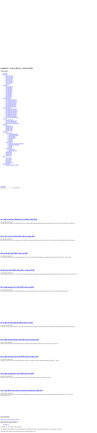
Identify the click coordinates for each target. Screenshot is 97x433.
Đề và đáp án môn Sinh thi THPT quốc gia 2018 (17, 322)
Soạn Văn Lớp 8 (9, 80)
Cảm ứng (10, 146)
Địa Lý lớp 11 (9, 159)
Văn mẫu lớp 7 (9, 92)
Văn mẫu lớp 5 (9, 94)
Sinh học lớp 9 (9, 152)
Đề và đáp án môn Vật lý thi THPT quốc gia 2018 (17, 287)
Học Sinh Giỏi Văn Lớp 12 (11, 109)
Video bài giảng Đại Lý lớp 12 (12, 165)
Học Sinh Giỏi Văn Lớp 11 (11, 110)
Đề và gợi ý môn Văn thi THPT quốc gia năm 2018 (18, 236)
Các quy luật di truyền (13, 134)
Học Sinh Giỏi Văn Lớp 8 (11, 113)
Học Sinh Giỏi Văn (7, 108)
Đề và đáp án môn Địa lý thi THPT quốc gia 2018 (17, 373)
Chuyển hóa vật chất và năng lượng (15, 143)
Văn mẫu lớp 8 (9, 91)
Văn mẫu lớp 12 (9, 86)
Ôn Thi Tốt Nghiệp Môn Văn (12, 117)
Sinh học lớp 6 (9, 155)
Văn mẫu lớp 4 (9, 96)
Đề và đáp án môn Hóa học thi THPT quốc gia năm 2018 (20, 339)
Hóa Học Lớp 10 (9, 128)
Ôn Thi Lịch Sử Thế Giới (11, 122)
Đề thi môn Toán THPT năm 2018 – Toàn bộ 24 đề (17, 270)
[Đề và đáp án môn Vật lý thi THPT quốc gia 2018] (5, 284)
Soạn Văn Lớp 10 (9, 78)
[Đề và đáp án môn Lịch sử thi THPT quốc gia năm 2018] (5, 353)
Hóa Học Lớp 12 (9, 125)
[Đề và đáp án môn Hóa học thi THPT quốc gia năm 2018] (5, 336)
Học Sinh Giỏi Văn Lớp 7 (11, 115)
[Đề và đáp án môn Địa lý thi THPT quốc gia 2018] (5, 370)
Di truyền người (11, 136)
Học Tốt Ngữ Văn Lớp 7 (11, 105)
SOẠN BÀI (3, 186)
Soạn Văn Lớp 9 (9, 79)
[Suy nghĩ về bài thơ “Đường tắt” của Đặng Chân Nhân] (5, 216)
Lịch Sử (5, 118)
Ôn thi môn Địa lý (9, 162)
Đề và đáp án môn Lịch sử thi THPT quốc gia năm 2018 (19, 356)
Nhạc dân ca (3, 419)
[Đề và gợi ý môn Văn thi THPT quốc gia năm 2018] (5, 233)
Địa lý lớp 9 (8, 161)
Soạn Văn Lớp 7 (9, 81)
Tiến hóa (10, 140)
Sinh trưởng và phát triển (13, 144)
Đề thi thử (10, 141)
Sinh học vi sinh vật (12, 150)
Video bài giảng (6, 163)
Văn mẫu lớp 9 (9, 90)
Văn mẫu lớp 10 (9, 88)
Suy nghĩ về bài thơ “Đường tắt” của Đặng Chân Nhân (19, 219)
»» (10, 395)
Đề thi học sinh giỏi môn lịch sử (12, 123)
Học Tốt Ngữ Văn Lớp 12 (11, 99)
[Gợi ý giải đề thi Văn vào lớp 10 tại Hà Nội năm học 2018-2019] (5, 387)
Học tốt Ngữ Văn (6, 98)
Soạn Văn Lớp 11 (9, 77)
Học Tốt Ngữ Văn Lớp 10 (11, 102)
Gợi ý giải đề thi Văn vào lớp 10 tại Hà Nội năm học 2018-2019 (22, 390)
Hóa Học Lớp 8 (9, 130)
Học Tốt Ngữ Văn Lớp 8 (11, 104)
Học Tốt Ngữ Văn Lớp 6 (11, 106)
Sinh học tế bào (11, 149)
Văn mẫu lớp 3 (9, 97)
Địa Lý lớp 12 (9, 157)
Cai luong (17, 419)
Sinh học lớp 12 (9, 132)
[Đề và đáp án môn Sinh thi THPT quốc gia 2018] (5, 319)
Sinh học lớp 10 (9, 148)
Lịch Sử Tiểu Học (9, 119)
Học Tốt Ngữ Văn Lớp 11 (11, 100)
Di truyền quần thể (12, 137)
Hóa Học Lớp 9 (9, 129)
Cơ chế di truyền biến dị (13, 135)
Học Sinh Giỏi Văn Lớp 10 (11, 111)
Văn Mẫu (5, 85)
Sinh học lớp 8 (9, 153)
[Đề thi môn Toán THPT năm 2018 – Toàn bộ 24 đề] (5, 267)
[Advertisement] (48, 176)
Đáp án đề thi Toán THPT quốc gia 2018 (14, 253)
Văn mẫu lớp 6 (9, 93)
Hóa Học (5, 124)
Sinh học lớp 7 (9, 154)
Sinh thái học (11, 138)
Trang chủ (5, 73)
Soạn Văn (5, 74)
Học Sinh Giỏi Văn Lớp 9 (11, 112)
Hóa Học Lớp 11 (9, 127)
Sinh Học (5, 131)
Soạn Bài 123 (6, 424)
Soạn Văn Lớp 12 (9, 75)
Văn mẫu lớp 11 (9, 87)
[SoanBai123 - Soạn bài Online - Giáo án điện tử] (48, 65)
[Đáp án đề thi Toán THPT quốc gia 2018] (5, 250)
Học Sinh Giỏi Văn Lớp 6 (11, 116)
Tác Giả (7, 84)
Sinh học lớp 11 (9, 142)
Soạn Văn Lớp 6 (9, 83)
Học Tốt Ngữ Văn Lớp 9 (11, 103)
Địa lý (4, 156)
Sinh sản (10, 147)
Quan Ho (13, 419)
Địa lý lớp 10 (8, 160)
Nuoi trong (8, 419)
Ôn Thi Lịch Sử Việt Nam (11, 121)
